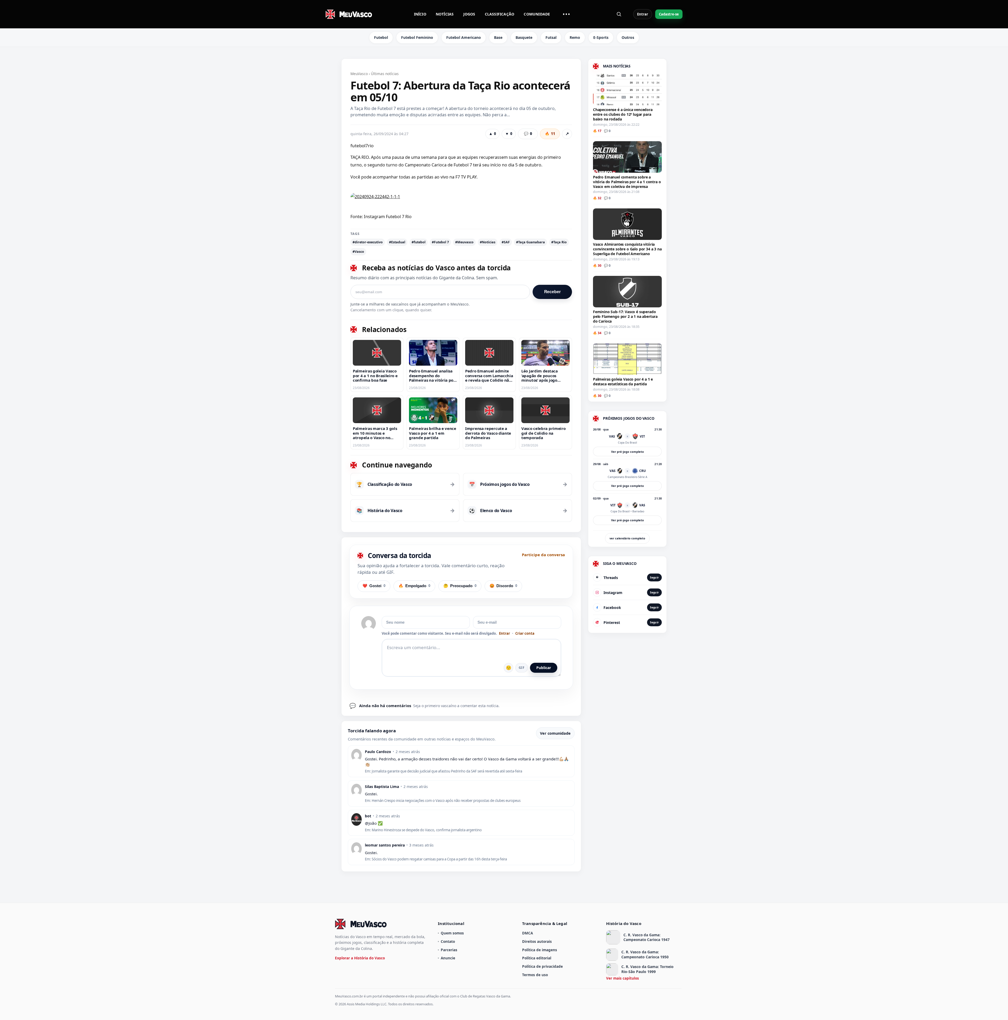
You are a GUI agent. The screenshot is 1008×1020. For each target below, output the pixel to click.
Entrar (642, 14)
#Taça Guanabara (530, 242)
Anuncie (448, 957)
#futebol (419, 242)
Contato (448, 941)
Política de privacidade (542, 966)
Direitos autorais (537, 941)
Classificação (499, 14)
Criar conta (524, 633)
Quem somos (452, 932)
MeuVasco (359, 73)
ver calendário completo (627, 538)
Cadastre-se (669, 14)
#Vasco (358, 251)
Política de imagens (539, 949)
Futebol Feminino (417, 37)
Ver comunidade (555, 733)
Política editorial (536, 957)
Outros (628, 37)
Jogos (469, 14)
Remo (575, 37)
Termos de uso (535, 974)
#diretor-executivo (368, 242)
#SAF (506, 242)
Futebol (381, 37)
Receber (552, 292)
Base (498, 37)
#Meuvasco (464, 242)
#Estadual (397, 242)
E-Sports (600, 37)
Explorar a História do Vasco (360, 957)
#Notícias (487, 242)
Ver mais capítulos (622, 978)
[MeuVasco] (349, 14)
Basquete (524, 37)
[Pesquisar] (619, 14)
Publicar (543, 667)
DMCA (527, 932)
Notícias (445, 14)
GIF (521, 667)
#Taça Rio (559, 242)
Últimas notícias (385, 73)
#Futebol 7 (440, 242)
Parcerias (449, 949)
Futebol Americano (463, 37)
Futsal (550, 37)
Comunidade (537, 14)
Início (420, 14)
